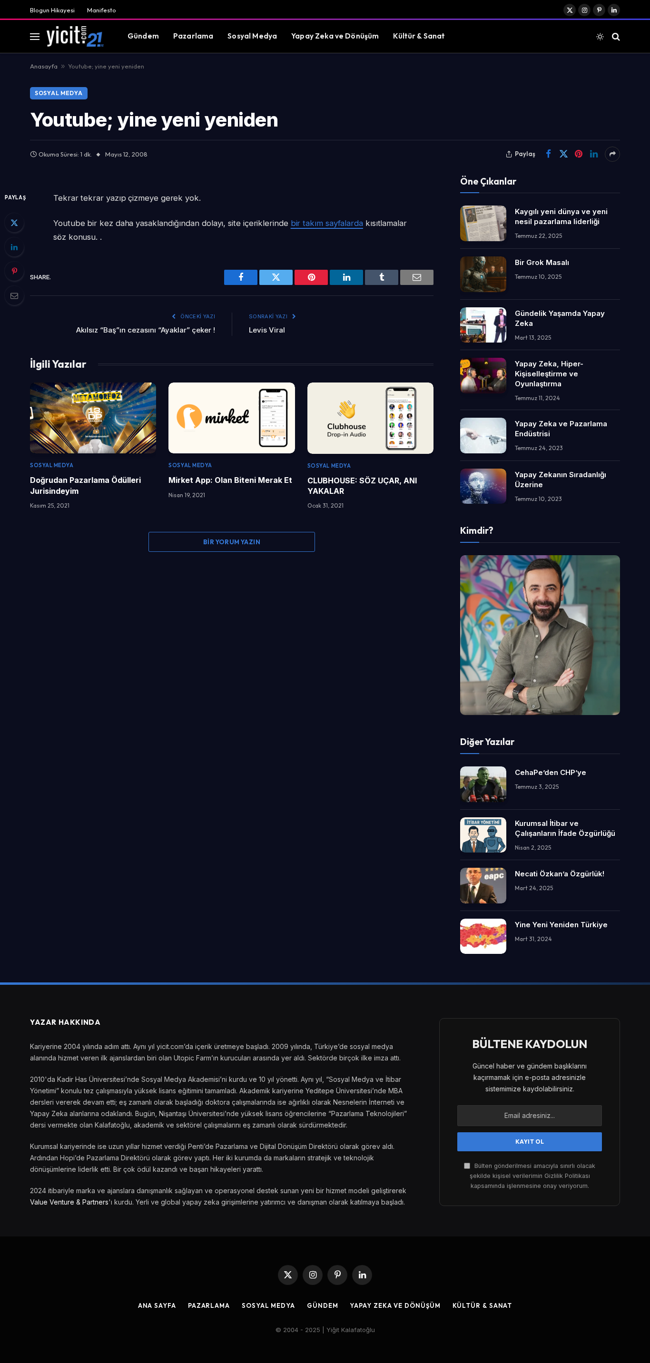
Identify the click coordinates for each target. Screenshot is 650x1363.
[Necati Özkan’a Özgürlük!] (483, 885)
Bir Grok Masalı (542, 262)
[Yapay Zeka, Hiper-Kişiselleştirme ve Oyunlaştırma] (483, 375)
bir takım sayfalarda (327, 223)
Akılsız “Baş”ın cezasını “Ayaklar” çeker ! (145, 329)
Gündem (143, 35)
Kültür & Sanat (419, 35)
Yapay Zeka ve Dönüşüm (335, 35)
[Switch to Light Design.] (600, 36)
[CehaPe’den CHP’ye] (483, 784)
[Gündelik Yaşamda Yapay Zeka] (483, 325)
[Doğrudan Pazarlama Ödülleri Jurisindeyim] (93, 417)
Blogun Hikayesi (52, 10)
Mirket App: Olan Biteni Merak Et (230, 480)
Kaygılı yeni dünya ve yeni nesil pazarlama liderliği (561, 216)
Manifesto (101, 10)
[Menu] (34, 36)
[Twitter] (14, 222)
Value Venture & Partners (69, 1202)
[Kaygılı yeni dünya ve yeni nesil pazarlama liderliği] (483, 223)
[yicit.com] (75, 36)
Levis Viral (267, 329)
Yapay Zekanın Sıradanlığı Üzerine (560, 479)
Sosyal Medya (252, 35)
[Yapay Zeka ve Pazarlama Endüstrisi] (483, 435)
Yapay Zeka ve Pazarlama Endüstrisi (561, 428)
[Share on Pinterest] (578, 154)
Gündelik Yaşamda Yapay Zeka (560, 318)
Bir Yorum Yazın (231, 542)
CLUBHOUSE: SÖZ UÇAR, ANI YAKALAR (362, 486)
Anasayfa (44, 66)
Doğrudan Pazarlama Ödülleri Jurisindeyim (85, 485)
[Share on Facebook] (548, 154)
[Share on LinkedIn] (594, 154)
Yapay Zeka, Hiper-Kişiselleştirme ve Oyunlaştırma (549, 373)
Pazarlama (193, 35)
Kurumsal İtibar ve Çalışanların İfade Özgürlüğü (565, 828)
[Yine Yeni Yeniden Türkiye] (483, 936)
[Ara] (615, 36)
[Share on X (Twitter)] (563, 154)
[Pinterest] (14, 271)
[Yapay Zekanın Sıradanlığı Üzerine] (483, 486)
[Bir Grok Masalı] (483, 274)
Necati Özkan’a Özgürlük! (559, 873)
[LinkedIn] (14, 246)
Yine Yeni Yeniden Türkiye (561, 924)
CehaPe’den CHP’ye (550, 772)
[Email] (14, 295)
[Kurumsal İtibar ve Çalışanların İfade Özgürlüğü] (483, 835)
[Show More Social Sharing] (612, 154)
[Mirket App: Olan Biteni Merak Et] (231, 417)
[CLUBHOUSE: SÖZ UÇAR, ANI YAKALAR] (370, 417)
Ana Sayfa (157, 1305)
